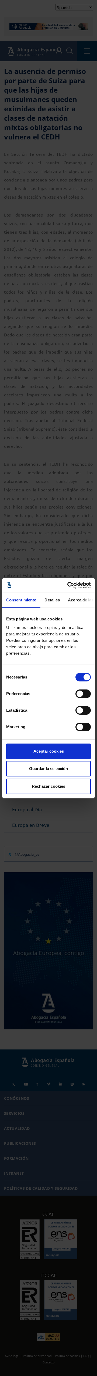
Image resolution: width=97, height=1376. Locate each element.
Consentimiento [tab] (21, 600)
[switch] (83, 693)
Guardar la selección (48, 768)
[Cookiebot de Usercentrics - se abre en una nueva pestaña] (68, 585)
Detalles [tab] (52, 600)
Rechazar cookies (48, 786)
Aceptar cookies (48, 751)
